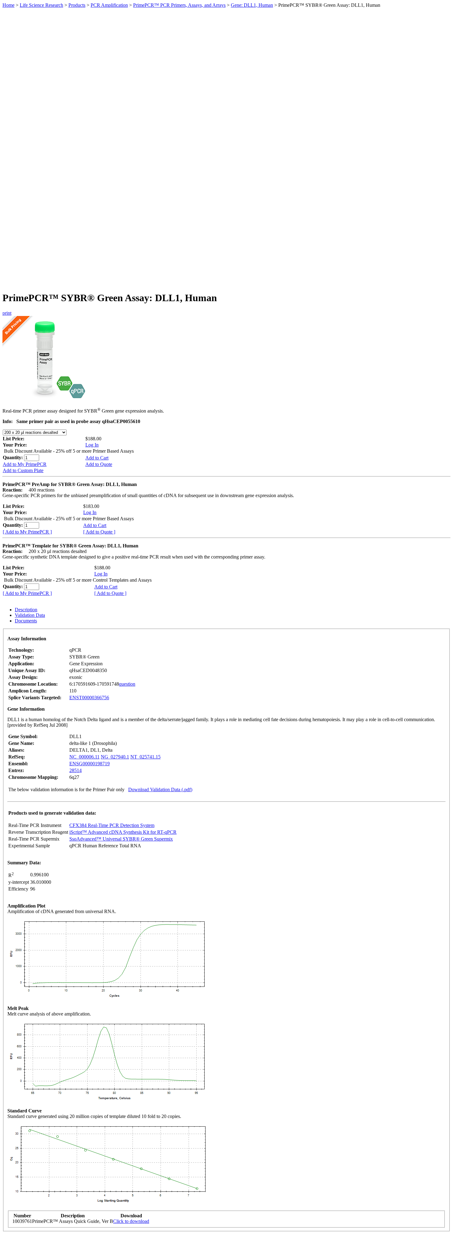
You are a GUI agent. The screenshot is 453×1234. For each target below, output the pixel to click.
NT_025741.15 (145, 756)
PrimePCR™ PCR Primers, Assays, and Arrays (179, 5)
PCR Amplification (109, 5)
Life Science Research (41, 5)
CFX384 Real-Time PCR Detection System (111, 825)
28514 (75, 770)
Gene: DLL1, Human (252, 5)
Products (76, 5)
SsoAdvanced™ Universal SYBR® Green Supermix (121, 838)
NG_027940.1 (115, 756)
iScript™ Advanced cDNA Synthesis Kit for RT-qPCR (123, 832)
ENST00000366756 (89, 697)
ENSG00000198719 (89, 763)
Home (8, 5)
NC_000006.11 (84, 756)
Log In (92, 444)
